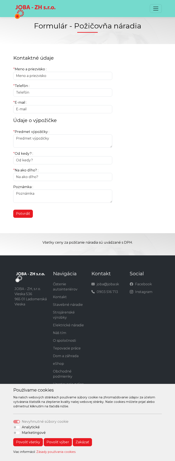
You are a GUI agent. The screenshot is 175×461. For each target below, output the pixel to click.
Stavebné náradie (68, 305)
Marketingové (34, 433)
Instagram (143, 292)
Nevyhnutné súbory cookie (45, 422)
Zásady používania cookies (56, 452)
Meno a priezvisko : (30, 69)
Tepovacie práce (67, 348)
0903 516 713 (107, 292)
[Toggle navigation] (156, 8)
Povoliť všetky (28, 442)
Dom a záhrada (66, 356)
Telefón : (21, 86)
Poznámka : (23, 187)
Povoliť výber (58, 442)
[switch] (16, 427)
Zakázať (82, 442)
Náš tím (59, 333)
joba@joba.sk (108, 284)
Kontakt (60, 297)
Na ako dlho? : (25, 170)
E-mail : (20, 102)
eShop (58, 364)
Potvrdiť (23, 214)
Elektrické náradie (68, 325)
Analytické (31, 427)
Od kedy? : (23, 154)
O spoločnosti (64, 341)
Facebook (143, 284)
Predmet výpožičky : (31, 132)
